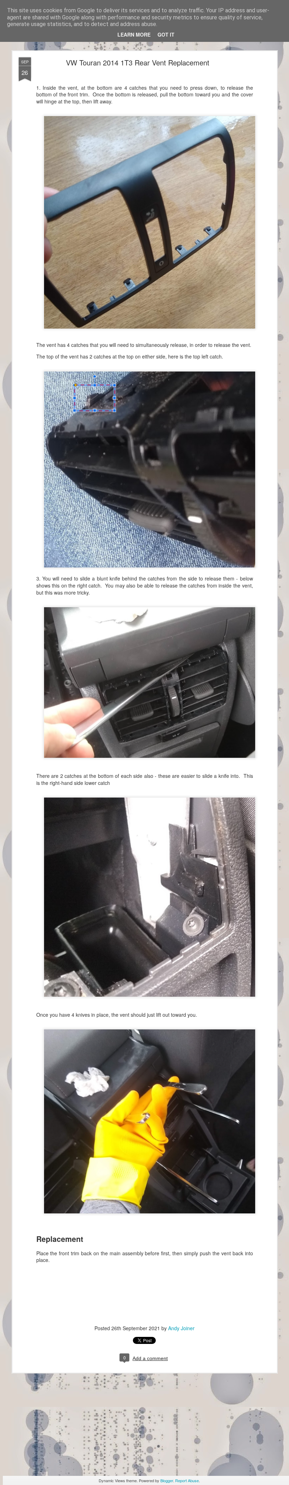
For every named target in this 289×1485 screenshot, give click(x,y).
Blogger (166, 1480)
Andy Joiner (181, 1328)
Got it (166, 34)
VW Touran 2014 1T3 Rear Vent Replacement (137, 62)
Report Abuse (187, 1480)
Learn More (133, 34)
